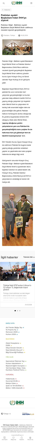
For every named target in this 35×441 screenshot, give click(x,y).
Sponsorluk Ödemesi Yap (15, 361)
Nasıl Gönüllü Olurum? (14, 350)
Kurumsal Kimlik (12, 381)
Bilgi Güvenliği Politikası (14, 352)
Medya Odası (11, 383)
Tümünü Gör (28, 257)
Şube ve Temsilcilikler (14, 386)
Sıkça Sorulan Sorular (14, 348)
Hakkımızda (10, 379)
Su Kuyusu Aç (11, 330)
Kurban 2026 (11, 334)
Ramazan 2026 (12, 332)
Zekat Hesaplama (12, 343)
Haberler (7, 10)
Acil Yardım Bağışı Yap (14, 327)
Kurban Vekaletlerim (13, 363)
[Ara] (4, 3)
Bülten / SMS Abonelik (14, 388)
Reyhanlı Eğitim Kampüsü (15, 366)
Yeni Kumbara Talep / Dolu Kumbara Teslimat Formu (16, 369)
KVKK (8, 345)
